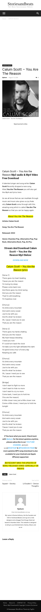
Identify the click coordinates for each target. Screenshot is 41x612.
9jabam (4, 77)
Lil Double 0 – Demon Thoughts (31, 485)
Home (4, 19)
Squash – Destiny (8, 484)
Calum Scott (12, 474)
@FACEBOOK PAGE (26, 448)
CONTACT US (21, 603)
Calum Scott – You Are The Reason (20, 71)
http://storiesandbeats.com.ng (21, 512)
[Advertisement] (20, 43)
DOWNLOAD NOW (20, 260)
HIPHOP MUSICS (13, 19)
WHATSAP (12, 448)
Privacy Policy (32, 603)
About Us (12, 603)
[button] (4, 13)
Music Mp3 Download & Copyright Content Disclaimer (21, 605)
